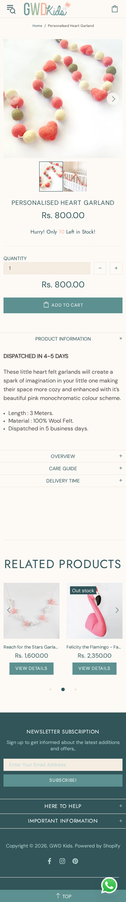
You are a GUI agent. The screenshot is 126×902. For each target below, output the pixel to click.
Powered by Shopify (97, 846)
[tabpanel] (31, 634)
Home (37, 25)
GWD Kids (46, 8)
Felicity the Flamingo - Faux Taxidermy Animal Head (94, 647)
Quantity (15, 258)
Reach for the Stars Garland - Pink (31, 647)
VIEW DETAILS (31, 668)
